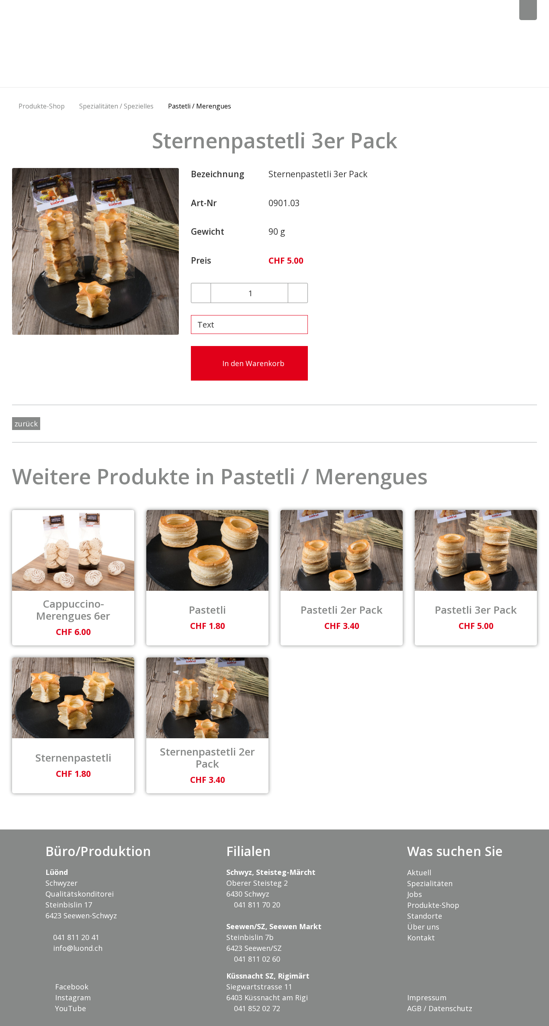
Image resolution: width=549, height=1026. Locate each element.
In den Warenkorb (252, 363)
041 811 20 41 (75, 937)
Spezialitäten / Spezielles (116, 106)
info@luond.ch (76, 948)
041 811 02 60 (256, 959)
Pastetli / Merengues (199, 106)
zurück (26, 423)
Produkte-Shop (41, 106)
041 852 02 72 (256, 1008)
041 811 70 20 (256, 904)
